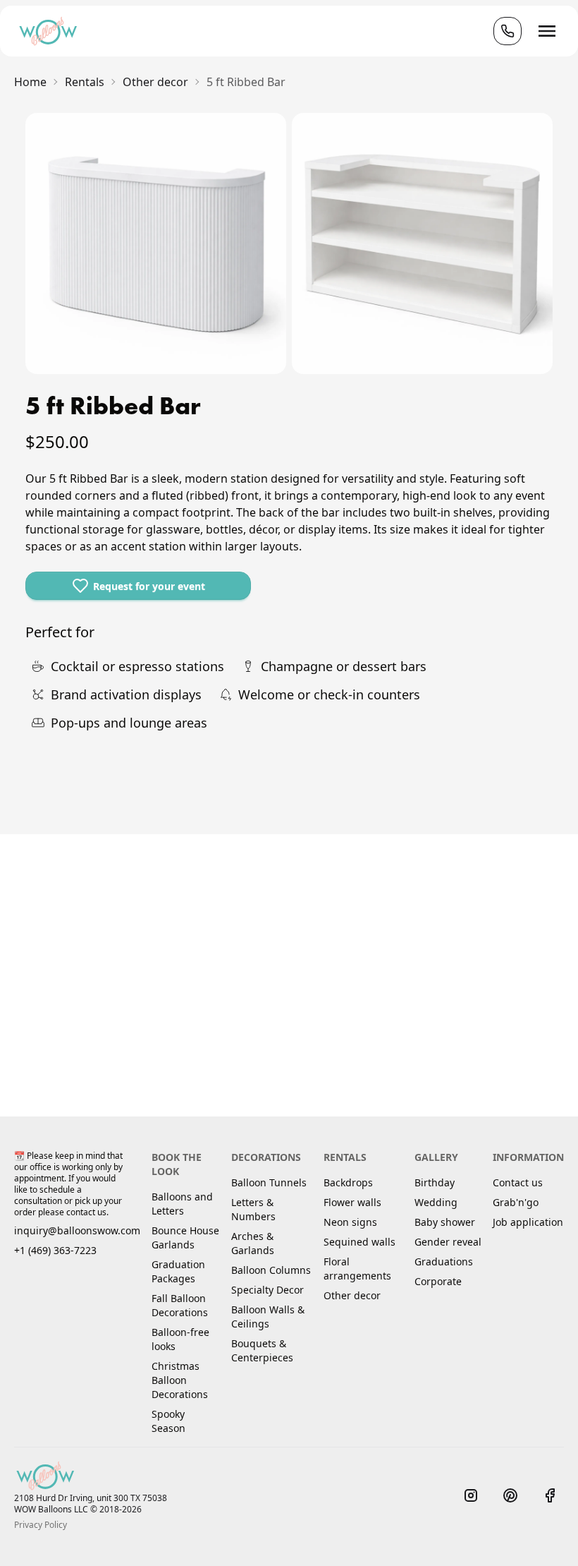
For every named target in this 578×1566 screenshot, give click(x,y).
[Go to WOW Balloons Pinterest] (510, 1495)
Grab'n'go (516, 1202)
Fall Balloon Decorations (180, 1305)
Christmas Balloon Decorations (180, 1380)
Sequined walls (359, 1241)
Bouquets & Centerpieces (262, 1350)
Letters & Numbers (253, 1209)
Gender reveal (447, 1241)
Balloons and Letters (182, 1203)
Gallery (436, 1157)
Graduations (443, 1261)
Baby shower (444, 1222)
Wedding (435, 1202)
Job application (528, 1222)
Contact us (518, 1182)
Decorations (266, 1157)
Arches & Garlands (252, 1243)
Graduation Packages (178, 1271)
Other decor (352, 1295)
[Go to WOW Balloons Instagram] (471, 1495)
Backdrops (348, 1182)
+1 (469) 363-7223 (55, 1250)
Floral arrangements (357, 1268)
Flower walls (352, 1202)
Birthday (434, 1182)
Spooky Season (168, 1421)
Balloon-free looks (180, 1339)
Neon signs (350, 1222)
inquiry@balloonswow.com (77, 1230)
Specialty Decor (267, 1289)
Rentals (345, 1157)
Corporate (438, 1281)
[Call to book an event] (507, 31)
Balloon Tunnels (269, 1182)
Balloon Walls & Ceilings (268, 1316)
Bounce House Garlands (185, 1237)
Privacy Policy (40, 1525)
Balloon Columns (271, 1270)
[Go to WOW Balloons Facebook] (550, 1495)
